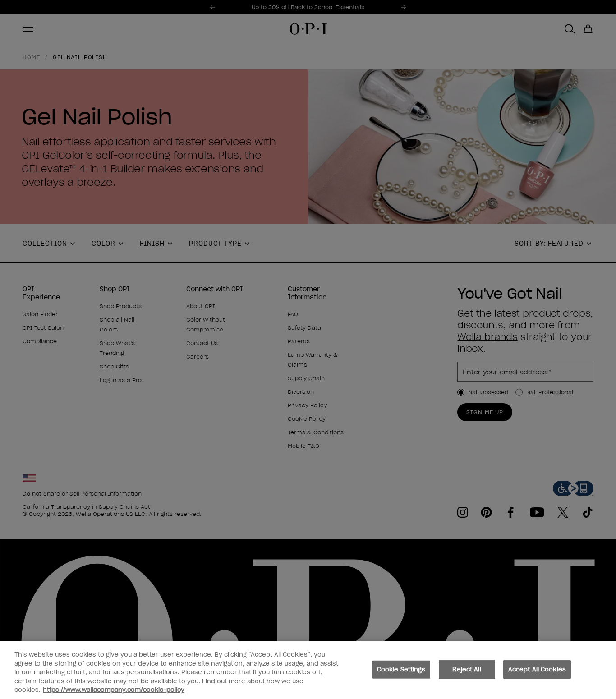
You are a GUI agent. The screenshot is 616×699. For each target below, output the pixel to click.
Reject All (466, 669)
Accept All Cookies (537, 669)
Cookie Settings (401, 669)
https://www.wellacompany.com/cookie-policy (113, 690)
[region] (308, 670)
